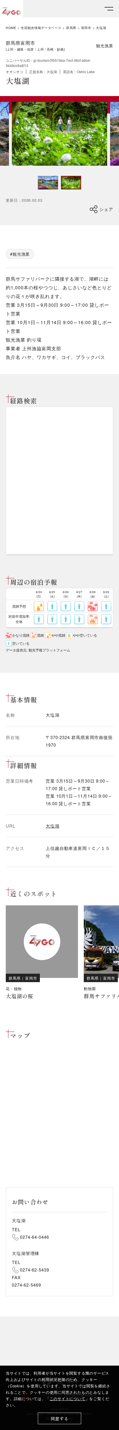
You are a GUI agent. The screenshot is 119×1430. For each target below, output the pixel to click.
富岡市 (86, 27)
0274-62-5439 (34, 1270)
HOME (11, 27)
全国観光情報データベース (41, 27)
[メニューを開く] (109, 8)
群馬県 (71, 27)
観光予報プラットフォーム (49, 649)
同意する (60, 1418)
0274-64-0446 (34, 1237)
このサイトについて (67, 1398)
